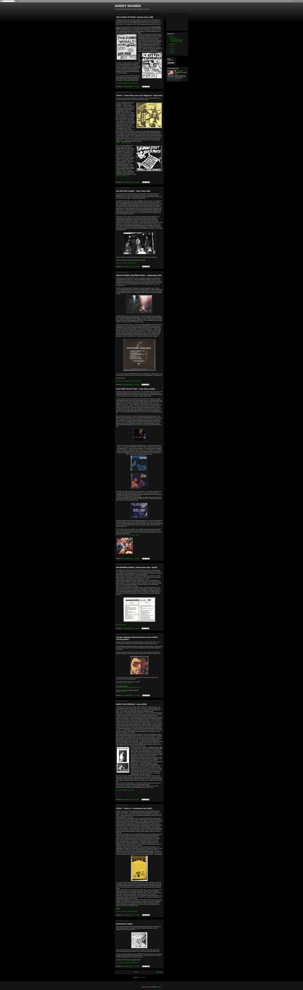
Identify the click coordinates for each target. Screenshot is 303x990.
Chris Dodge (179, 70)
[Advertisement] (175, 21)
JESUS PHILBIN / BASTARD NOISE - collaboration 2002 (138, 275)
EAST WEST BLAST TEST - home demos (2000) (135, 389)
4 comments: (137, 86)
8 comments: (137, 966)
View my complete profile (173, 79)
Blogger (159, 986)
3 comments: (137, 915)
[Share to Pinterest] (149, 86)
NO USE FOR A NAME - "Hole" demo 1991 (133, 191)
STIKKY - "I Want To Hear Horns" (124, 142)
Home (136, 972)
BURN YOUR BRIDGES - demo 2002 (124, 790)
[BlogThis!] (144, 86)
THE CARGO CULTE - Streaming (123, 683)
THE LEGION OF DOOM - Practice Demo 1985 (134, 17)
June (172, 48)
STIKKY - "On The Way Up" (122, 175)
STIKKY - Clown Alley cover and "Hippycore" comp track (139, 95)
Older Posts (159, 972)
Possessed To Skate (124, 924)
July (172, 46)
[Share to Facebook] (147, 86)
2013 (170, 36)
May (172, 50)
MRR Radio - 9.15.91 (121, 624)
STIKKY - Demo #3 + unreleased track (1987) (134, 808)
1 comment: (137, 384)
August (172, 44)
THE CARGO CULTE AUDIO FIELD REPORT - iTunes (128, 687)
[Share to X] (146, 86)
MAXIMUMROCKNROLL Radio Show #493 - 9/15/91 (136, 567)
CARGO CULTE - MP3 (121, 691)
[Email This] (143, 86)
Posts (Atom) (142, 977)
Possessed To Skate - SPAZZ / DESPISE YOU (127, 962)
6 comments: (136, 628)
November (173, 38)
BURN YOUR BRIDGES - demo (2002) (131, 704)
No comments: (136, 695)
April (172, 52)
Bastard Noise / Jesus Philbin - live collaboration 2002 (128, 381)
